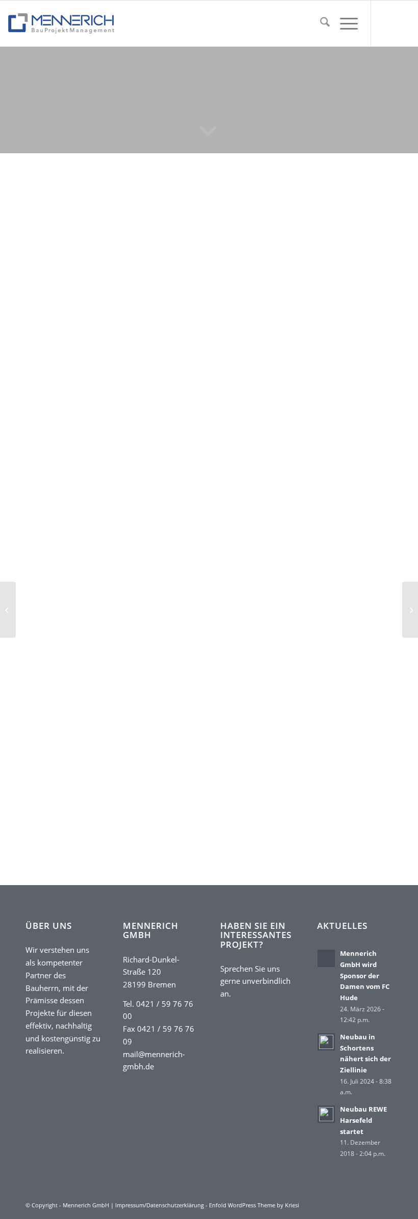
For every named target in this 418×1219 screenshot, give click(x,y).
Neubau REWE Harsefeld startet (363, 1120)
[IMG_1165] (114, 252)
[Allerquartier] (410, 610)
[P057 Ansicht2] (181, 363)
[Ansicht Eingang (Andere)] (148, 363)
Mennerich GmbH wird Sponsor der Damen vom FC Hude (364, 975)
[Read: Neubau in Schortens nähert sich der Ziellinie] (326, 1042)
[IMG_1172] (47, 363)
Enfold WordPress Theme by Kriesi (254, 1205)
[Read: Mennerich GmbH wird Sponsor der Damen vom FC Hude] (326, 958)
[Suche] (320, 23)
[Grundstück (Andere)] (81, 363)
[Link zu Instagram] (402, 23)
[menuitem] (320, 23)
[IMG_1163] (81, 334)
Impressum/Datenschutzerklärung (159, 1205)
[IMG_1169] (181, 334)
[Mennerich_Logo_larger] (61, 23)
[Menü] (344, 23)
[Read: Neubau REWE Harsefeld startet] (326, 1114)
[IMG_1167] (148, 334)
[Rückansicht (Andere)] (115, 363)
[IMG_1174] (115, 334)
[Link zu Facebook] (387, 23)
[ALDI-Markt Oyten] (8, 610)
